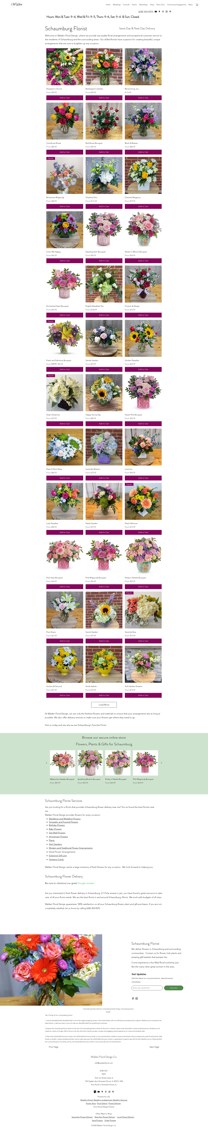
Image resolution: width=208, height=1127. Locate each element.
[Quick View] (104, 66)
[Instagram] (166, 11)
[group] (104, 770)
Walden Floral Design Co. (104, 1057)
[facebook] (163, 11)
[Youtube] (156, 11)
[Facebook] (132, 998)
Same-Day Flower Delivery (82, 1117)
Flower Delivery (114, 1103)
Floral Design (102, 1103)
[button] (197, 4)
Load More (104, 704)
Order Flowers (110, 1120)
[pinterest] (170, 11)
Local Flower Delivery (125, 1117)
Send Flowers (97, 1120)
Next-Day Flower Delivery (105, 1117)
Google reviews (86, 883)
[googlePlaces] (159, 11)
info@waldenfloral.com (104, 1063)
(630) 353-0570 (145, 11)
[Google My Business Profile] (95, 1092)
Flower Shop (91, 1103)
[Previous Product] (46, 762)
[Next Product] (161, 762)
